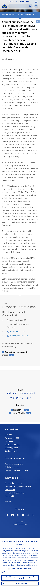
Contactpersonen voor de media (15, 353)
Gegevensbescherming (14, 483)
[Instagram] (17, 515)
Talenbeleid (9, 496)
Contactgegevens (11, 448)
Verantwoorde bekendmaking (16, 470)
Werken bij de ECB (12, 438)
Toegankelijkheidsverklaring (15, 493)
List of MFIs (18, 410)
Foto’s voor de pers (12, 445)
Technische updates (12, 467)
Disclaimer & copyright (14, 464)
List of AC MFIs (18, 413)
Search (30, 6)
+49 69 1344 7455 (17, 332)
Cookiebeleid (10, 490)
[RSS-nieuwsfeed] (33, 515)
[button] (36, 2)
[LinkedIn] (12, 515)
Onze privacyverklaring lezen (21, 568)
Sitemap (8, 501)
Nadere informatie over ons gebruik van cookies (21, 572)
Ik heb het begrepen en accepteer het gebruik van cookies (21, 577)
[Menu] (36, 6)
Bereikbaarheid (11, 451)
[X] (7, 515)
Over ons (8, 435)
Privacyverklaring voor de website (18, 486)
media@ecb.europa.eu (19, 336)
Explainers (9, 441)
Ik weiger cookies (21, 583)
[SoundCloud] (28, 515)
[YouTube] (23, 515)
